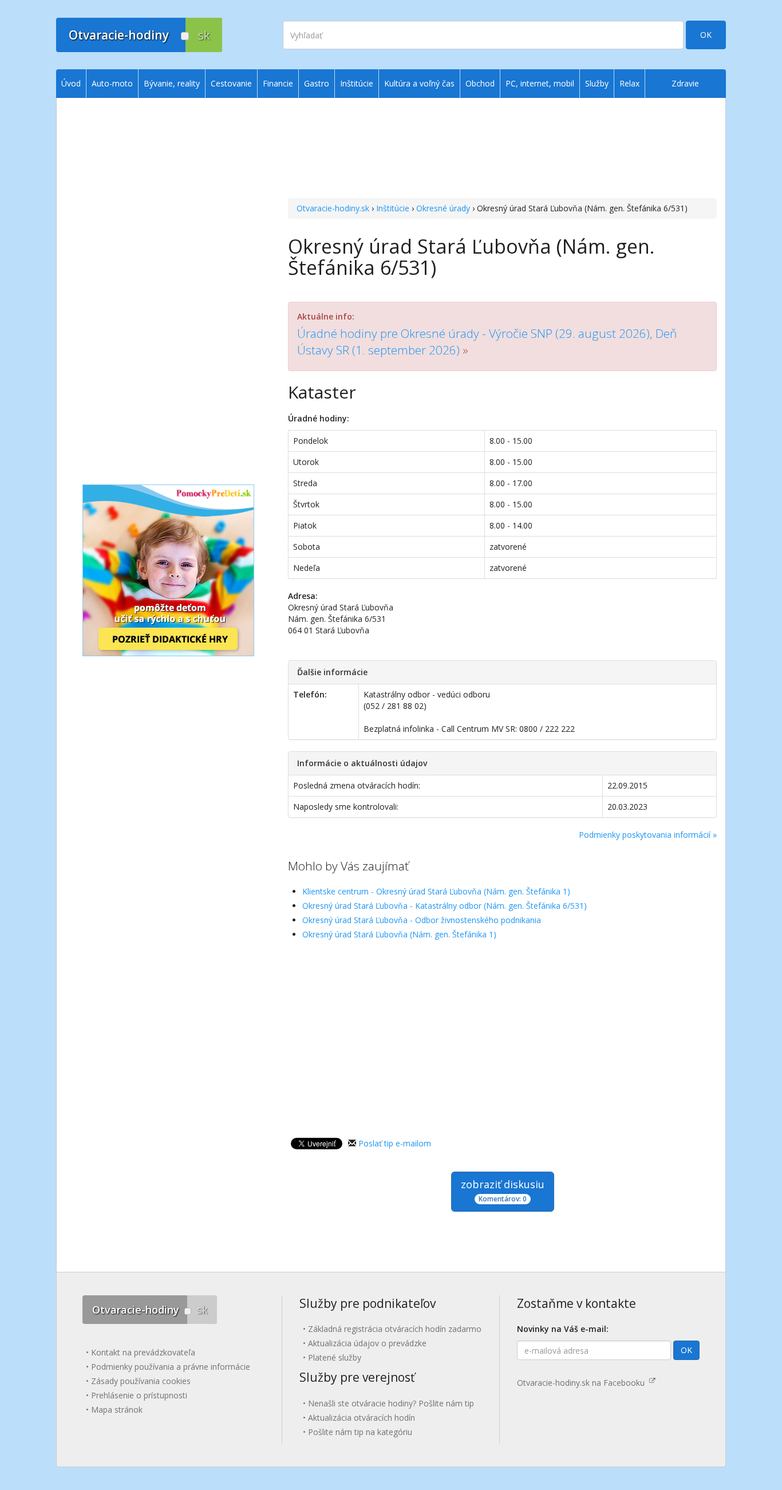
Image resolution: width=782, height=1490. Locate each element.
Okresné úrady (443, 208)
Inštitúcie (392, 208)
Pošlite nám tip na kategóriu (360, 1431)
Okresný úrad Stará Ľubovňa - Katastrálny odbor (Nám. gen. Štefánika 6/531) (444, 905)
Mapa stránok (117, 1409)
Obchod (480, 83)
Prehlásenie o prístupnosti (139, 1395)
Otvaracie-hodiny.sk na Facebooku (583, 1382)
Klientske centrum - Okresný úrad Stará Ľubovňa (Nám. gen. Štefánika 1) (436, 891)
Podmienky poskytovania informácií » (648, 834)
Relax (629, 83)
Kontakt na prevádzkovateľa (143, 1352)
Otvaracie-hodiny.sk (333, 208)
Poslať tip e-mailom (394, 1143)
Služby (597, 83)
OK (706, 34)
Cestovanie (231, 83)
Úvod (71, 83)
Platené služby (334, 1357)
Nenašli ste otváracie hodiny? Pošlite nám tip (391, 1403)
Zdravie (685, 83)
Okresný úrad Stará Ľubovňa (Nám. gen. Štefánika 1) (399, 934)
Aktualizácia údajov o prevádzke (367, 1343)
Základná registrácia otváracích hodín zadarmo (394, 1328)
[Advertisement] (502, 149)
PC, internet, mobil (539, 83)
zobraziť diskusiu (502, 1190)
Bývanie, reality (172, 83)
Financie (278, 83)
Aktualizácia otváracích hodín (361, 1417)
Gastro (316, 83)
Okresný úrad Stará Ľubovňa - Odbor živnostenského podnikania (421, 920)
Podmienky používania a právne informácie (170, 1366)
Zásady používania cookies (141, 1380)
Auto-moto (112, 83)
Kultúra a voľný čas (419, 83)
